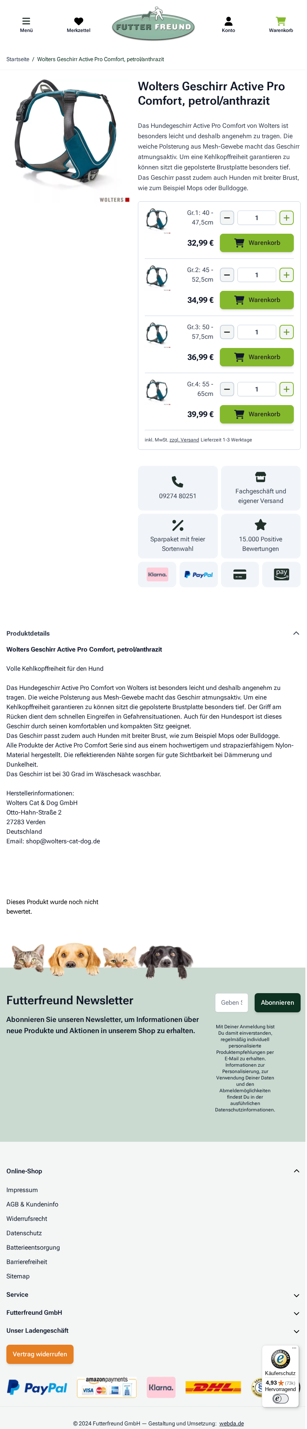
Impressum (22, 1190)
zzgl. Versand (184, 440)
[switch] (275, 1398)
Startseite (17, 59)
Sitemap (18, 1276)
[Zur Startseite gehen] (153, 24)
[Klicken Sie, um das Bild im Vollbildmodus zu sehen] (68, 141)
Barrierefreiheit (26, 1262)
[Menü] (288, 1350)
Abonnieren (277, 1002)
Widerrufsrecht (26, 1218)
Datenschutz (24, 1233)
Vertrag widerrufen (40, 1364)
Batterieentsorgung (33, 1247)
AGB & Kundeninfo (32, 1204)
